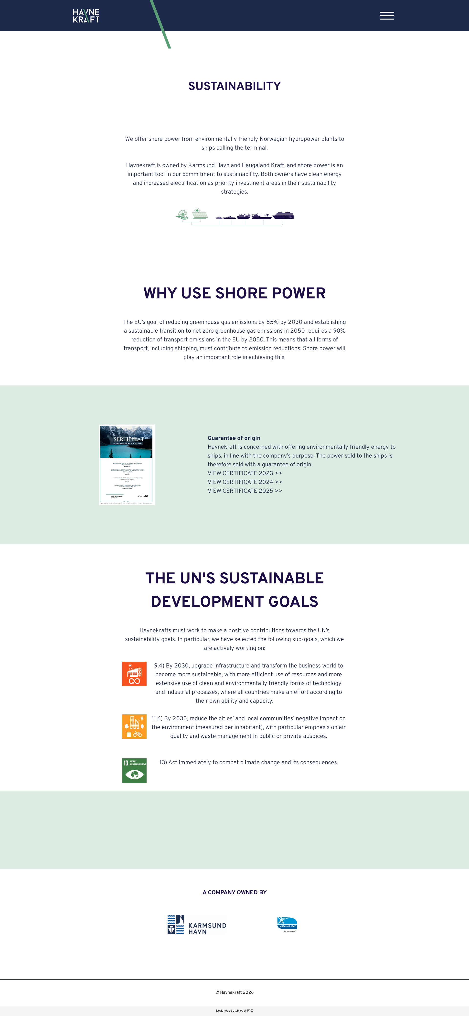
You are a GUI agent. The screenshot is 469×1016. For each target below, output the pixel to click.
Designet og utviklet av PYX (234, 1011)
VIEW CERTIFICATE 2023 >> (245, 473)
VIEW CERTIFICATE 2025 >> (245, 491)
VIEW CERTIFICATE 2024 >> (245, 482)
